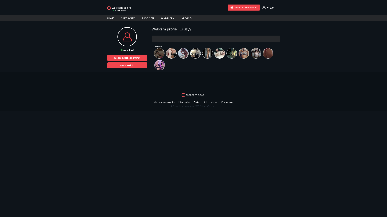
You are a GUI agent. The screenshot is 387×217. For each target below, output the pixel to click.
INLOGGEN (186, 18)
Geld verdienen (210, 102)
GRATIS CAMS (128, 18)
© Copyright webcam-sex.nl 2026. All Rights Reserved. (193, 106)
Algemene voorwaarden (164, 102)
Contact (197, 102)
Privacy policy (184, 102)
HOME (110, 18)
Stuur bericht (127, 65)
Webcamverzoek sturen (127, 57)
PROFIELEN (148, 18)
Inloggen (271, 7)
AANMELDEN (167, 18)
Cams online (119, 10)
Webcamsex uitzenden (244, 7)
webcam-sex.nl (121, 7)
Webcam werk (227, 102)
